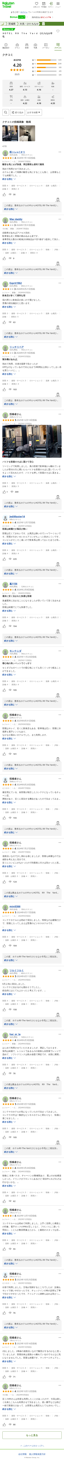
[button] (10, 133)
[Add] (58, 31)
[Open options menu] (60, 152)
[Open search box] (5, 112)
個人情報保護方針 (37, 1454)
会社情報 (22, 1454)
